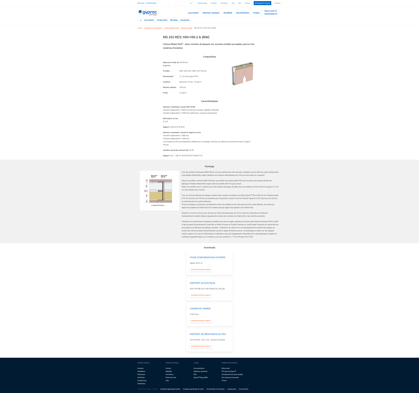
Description (149, 20)
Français (277, 3)
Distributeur (141, 383)
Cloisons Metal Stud (171, 28)
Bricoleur (141, 3)
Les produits (193, 13)
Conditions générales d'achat (170, 389)
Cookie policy (231, 389)
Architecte (141, 377)
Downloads (185, 20)
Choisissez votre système (153, 28)
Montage (174, 20)
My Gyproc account (263, 3)
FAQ (239, 3)
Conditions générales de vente (193, 389)
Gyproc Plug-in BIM (200, 377)
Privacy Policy (243, 389)
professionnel (151, 3)
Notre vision (226, 368)
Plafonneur (141, 374)
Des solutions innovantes (230, 377)
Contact (247, 3)
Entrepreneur (142, 380)
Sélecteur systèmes (211, 13)
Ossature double (186, 28)
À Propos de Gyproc (229, 371)
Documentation (242, 13)
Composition (162, 20)
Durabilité (228, 13)
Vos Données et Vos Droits (215, 389)
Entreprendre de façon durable (232, 374)
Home (140, 28)
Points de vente (202, 3)
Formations (224, 3)
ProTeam (214, 3)
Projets (256, 13)
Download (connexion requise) (200, 269)
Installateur (141, 371)
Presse (224, 380)
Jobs (233, 3)
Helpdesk (169, 371)
